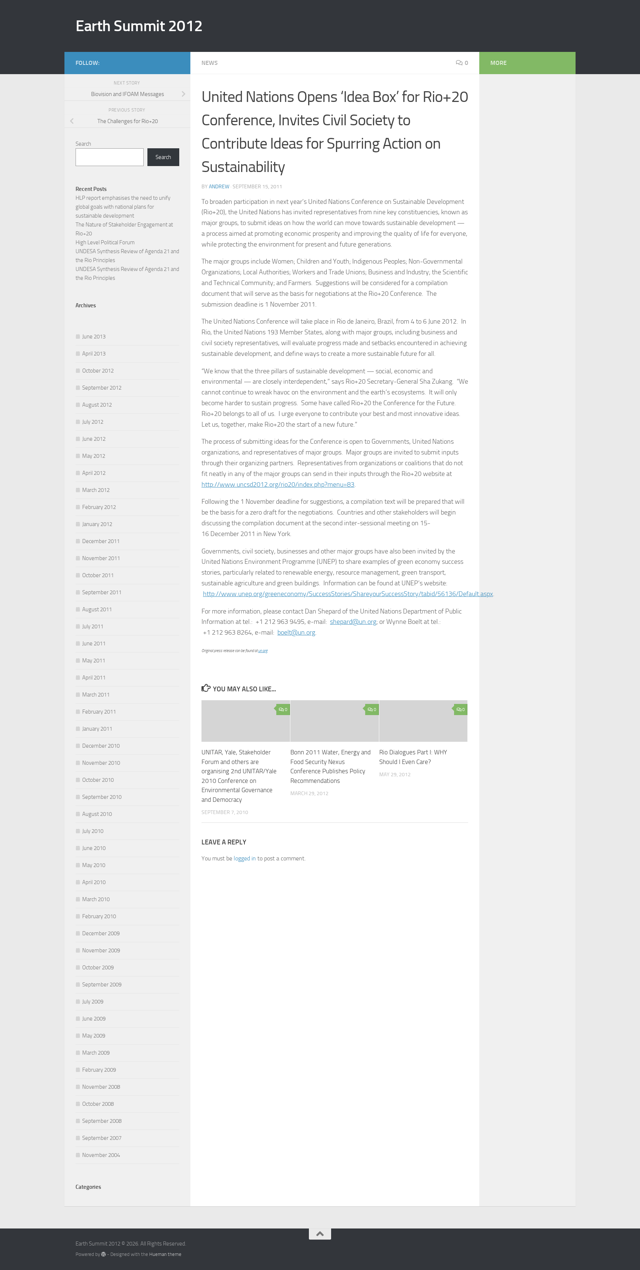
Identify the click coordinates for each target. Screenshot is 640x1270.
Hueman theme (165, 1254)
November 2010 (101, 763)
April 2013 (94, 353)
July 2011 (92, 626)
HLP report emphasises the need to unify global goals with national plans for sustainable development (123, 207)
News (209, 62)
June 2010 (94, 848)
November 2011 (101, 558)
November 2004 (101, 1155)
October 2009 (98, 967)
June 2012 (94, 439)
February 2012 (99, 507)
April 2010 (94, 882)
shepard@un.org (353, 622)
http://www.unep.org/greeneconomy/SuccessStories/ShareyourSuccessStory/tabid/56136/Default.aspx (348, 594)
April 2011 (94, 677)
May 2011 (93, 660)
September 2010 (101, 797)
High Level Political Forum (105, 242)
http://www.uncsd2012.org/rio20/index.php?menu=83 (277, 484)
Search (83, 143)
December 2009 (101, 933)
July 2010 (92, 831)
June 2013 (94, 336)
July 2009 (92, 1001)
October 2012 (98, 370)
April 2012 (94, 473)
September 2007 (101, 1138)
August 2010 (97, 814)
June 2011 (94, 643)
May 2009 (93, 1035)
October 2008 (98, 1104)
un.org (262, 650)
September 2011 (101, 592)
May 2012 (93, 456)
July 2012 (92, 422)
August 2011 (97, 609)
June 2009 (94, 1018)
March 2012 (96, 490)
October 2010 (98, 780)
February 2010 (99, 916)
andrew (219, 186)
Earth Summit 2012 (139, 26)
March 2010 (96, 899)
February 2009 (99, 1069)
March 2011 (96, 694)
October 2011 (98, 575)
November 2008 (101, 1087)
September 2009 (101, 984)
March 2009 (96, 1052)
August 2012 (97, 404)
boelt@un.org (296, 632)
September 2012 (101, 387)
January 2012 (97, 524)
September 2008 (101, 1121)
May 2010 (93, 865)
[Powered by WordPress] (103, 1254)
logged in (245, 858)
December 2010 (101, 746)
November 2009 (101, 950)
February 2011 (99, 711)
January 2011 (97, 728)
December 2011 (101, 541)
